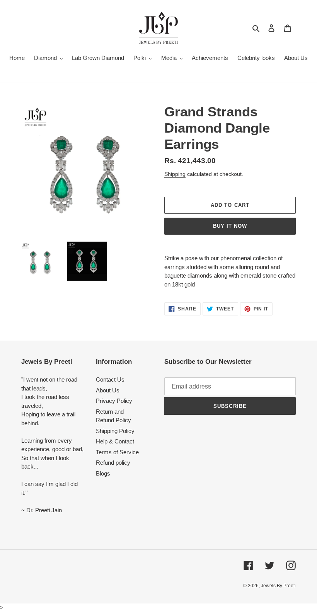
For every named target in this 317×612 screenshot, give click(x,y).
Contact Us (110, 379)
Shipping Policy (115, 431)
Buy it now (230, 226)
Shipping (175, 174)
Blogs (103, 473)
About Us (107, 390)
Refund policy (113, 462)
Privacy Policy (114, 400)
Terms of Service (117, 452)
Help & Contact (115, 441)
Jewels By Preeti (278, 585)
